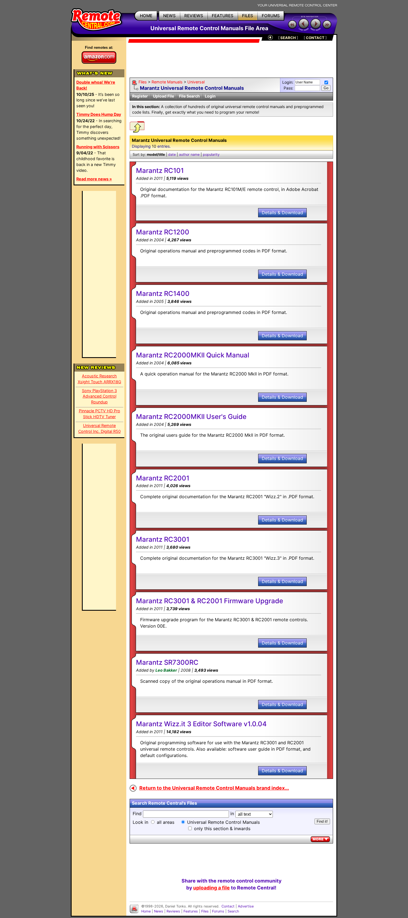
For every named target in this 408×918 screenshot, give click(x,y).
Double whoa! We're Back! (95, 85)
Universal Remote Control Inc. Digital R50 (99, 428)
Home (146, 911)
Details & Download (282, 212)
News (158, 911)
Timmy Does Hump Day (98, 114)
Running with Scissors (97, 146)
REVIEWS (193, 15)
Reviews (173, 911)
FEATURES (222, 15)
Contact (228, 906)
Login (210, 96)
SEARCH (288, 37)
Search (233, 911)
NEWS (169, 15)
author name (189, 154)
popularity (211, 154)
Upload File (163, 96)
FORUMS (271, 15)
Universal (196, 82)
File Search (189, 96)
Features (190, 911)
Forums (218, 911)
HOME (146, 15)
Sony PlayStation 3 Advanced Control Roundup (99, 396)
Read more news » (94, 179)
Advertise (246, 906)
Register (140, 96)
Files (142, 82)
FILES (247, 15)
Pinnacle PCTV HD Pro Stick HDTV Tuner (99, 413)
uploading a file (211, 888)
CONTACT (315, 37)
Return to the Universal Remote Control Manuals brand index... (214, 788)
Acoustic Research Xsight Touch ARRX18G (99, 379)
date (172, 154)
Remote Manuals (167, 82)
